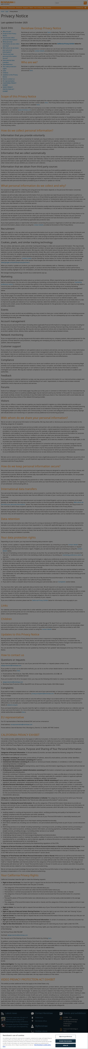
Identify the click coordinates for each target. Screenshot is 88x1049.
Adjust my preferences (65, 1036)
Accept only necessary (65, 1041)
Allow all (65, 1045)
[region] (44, 1041)
